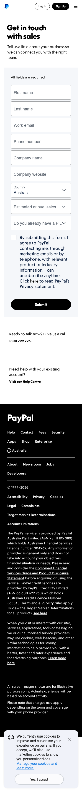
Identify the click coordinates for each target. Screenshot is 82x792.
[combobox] (41, 190)
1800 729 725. (20, 341)
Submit (41, 304)
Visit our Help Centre (25, 381)
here (34, 280)
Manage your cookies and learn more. (36, 765)
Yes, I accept (39, 779)
